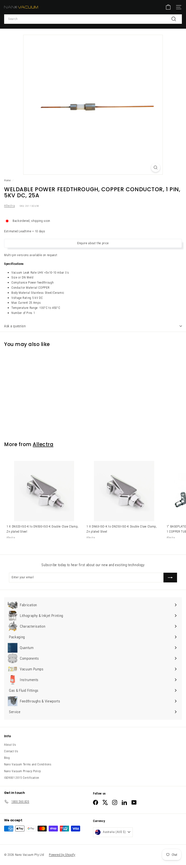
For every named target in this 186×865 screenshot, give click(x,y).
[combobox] (93, 19)
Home (7, 180)
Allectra (9, 206)
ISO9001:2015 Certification (21, 777)
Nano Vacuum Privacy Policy (22, 771)
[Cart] (168, 7)
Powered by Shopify (62, 854)
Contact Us (11, 751)
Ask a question (15, 326)
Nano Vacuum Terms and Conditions (27, 764)
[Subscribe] (170, 577)
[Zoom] (155, 167)
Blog (7, 758)
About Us (10, 744)
